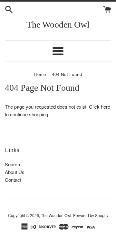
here (105, 106)
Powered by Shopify (90, 215)
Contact (13, 179)
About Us (14, 172)
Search (12, 164)
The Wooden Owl (58, 24)
